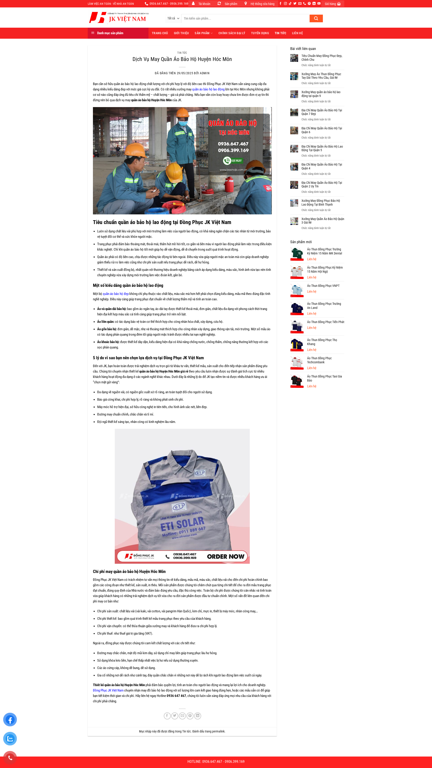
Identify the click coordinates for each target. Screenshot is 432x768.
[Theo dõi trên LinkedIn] (314, 3)
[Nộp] (316, 18)
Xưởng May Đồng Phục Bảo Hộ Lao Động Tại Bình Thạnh (321, 202)
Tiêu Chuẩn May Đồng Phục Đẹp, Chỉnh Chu (322, 57)
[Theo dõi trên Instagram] (285, 3)
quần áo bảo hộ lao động (208, 89)
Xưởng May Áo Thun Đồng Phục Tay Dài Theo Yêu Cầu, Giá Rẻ (321, 76)
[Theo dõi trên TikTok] (290, 3)
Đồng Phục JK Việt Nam (108, 690)
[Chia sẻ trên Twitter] (174, 715)
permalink (218, 731)
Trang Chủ (160, 33)
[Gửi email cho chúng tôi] (299, 3)
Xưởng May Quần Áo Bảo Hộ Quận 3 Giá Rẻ (323, 221)
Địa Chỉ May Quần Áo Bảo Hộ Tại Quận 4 (322, 166)
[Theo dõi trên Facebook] (280, 3)
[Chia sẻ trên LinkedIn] (197, 715)
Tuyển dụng (260, 33)
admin (205, 73)
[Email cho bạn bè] (182, 715)
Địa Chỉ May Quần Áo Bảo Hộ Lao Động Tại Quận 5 (322, 148)
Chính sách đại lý (231, 33)
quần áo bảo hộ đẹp (116, 294)
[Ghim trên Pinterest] (190, 715)
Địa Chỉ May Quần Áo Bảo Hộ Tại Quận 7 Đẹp (322, 112)
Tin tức (280, 33)
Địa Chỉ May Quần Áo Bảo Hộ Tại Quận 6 (322, 130)
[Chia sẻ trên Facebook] (167, 715)
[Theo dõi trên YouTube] (318, 3)
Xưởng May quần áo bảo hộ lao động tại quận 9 (321, 94)
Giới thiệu (181, 33)
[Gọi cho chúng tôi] (304, 3)
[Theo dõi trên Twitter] (294, 3)
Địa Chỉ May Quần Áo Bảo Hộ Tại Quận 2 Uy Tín (322, 184)
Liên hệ (297, 33)
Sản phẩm (202, 33)
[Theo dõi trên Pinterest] (309, 3)
